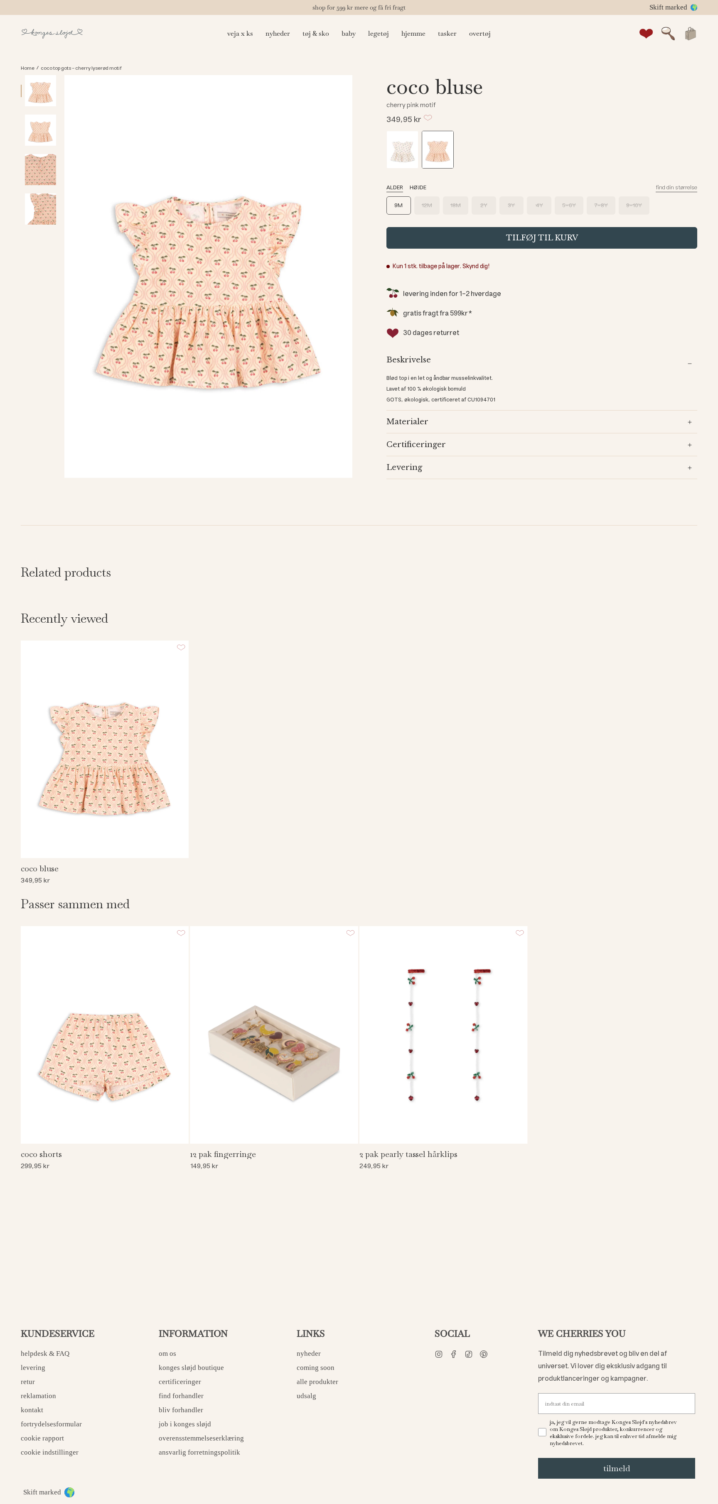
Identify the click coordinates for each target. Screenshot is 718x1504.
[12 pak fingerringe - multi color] (274, 1035)
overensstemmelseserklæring (201, 1438)
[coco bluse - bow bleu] (402, 149)
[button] (277, 33)
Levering (404, 467)
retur (28, 1382)
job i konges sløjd (185, 1424)
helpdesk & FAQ (45, 1353)
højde (418, 188)
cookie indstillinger (50, 1452)
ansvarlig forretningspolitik (199, 1452)
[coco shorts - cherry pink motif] (105, 1035)
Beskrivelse (408, 360)
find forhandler (181, 1396)
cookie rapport (42, 1438)
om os (167, 1353)
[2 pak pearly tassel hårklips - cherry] (443, 1035)
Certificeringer (416, 445)
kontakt (32, 1410)
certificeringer (180, 1382)
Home (27, 68)
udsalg (306, 1396)
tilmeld (616, 1468)
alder (394, 188)
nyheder (309, 1353)
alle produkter (317, 1382)
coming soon (315, 1368)
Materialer (407, 422)
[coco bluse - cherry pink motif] (437, 149)
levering (33, 1368)
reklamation (38, 1396)
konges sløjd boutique (191, 1368)
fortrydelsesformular (51, 1424)
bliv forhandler (181, 1410)
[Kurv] (690, 33)
